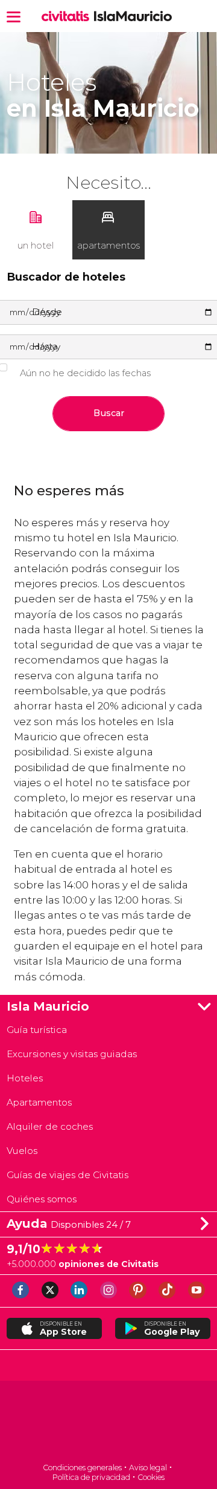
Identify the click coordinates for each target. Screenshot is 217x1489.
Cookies (151, 1477)
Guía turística (37, 1029)
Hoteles (25, 1078)
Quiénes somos (42, 1199)
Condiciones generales (82, 1467)
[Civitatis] (108, 1423)
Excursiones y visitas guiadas (72, 1054)
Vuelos (22, 1150)
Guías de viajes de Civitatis (67, 1175)
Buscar (108, 413)
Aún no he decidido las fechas (85, 373)
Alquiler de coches (50, 1126)
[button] (13, 16)
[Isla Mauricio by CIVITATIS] (68, 16)
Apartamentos (39, 1102)
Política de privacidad (91, 1477)
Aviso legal (148, 1467)
